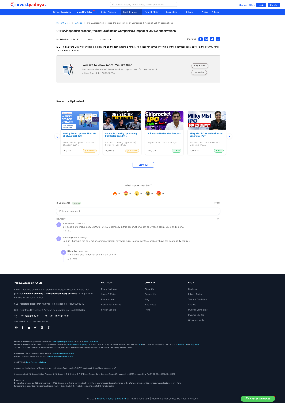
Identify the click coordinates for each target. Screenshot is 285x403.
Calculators (172, 12)
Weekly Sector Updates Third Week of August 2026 (79, 134)
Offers (252, 5)
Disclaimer (193, 289)
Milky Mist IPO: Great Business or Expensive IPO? (206, 134)
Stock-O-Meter (131, 12)
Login (261, 5)
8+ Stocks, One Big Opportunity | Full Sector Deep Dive (121, 134)
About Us (149, 289)
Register (273, 5)
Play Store (182, 344)
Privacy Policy (195, 294)
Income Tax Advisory (111, 304)
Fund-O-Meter (152, 12)
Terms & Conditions (197, 299)
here (140, 344)
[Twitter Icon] (35, 327)
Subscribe (199, 72)
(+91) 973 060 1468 (29, 316)
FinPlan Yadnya (108, 309)
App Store (195, 344)
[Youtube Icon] (16, 327)
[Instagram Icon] (42, 327)
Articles (215, 12)
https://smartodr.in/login (36, 362)
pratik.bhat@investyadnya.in (78, 344)
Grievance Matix (196, 320)
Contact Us (150, 294)
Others (190, 12)
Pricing (204, 12)
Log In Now (199, 65)
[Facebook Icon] (22, 327)
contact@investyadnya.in (62, 341)
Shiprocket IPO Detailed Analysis (164, 133)
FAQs (147, 309)
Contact (243, 5)
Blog (147, 299)
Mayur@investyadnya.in (63, 353)
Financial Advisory (62, 12)
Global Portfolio (109, 12)
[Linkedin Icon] (28, 327)
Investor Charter (196, 315)
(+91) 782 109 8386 (59, 316)
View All (143, 164)
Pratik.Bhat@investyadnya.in (60, 356)
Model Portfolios (85, 12)
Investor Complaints (198, 309)
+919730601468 (91, 341)
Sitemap (192, 304)
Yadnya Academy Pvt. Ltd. (111, 398)
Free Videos (150, 304)
